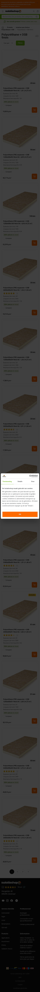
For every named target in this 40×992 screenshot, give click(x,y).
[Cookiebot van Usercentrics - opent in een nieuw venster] (29, 476)
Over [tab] (32, 481)
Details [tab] (20, 481)
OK (20, 514)
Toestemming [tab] (7, 481)
